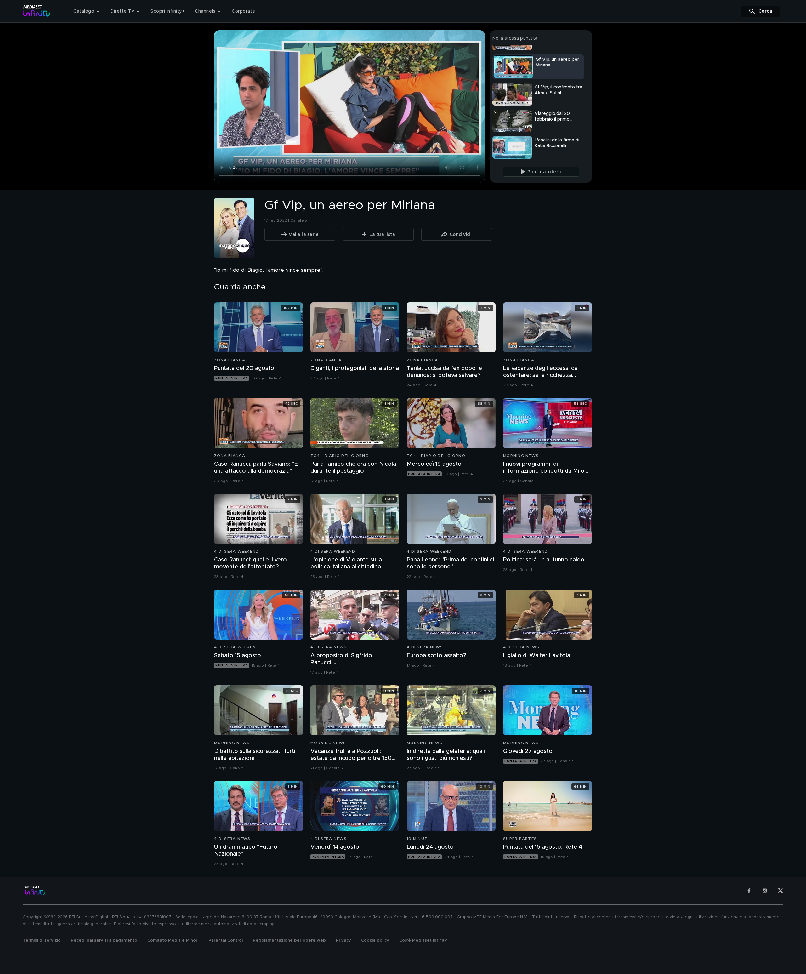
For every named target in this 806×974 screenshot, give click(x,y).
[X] (780, 890)
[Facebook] (749, 890)
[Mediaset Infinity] (37, 11)
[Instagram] (765, 890)
